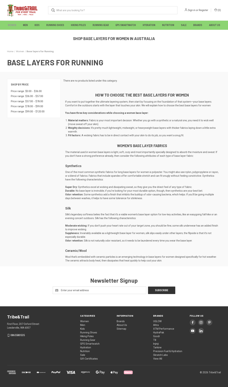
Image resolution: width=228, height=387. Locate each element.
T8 (154, 340)
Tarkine (157, 347)
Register (203, 10)
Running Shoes (55, 25)
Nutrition (168, 25)
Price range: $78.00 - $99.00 (27, 106)
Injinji (156, 343)
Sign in (191, 10)
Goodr (156, 336)
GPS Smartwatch (125, 25)
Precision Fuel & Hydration (167, 351)
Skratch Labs (160, 355)
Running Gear (101, 25)
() (219, 10)
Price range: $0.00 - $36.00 (26, 91)
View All (157, 358)
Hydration (149, 25)
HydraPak (158, 332)
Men (25, 25)
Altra (156, 325)
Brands (197, 25)
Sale (183, 25)
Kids (37, 25)
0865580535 (18, 335)
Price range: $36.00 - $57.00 (27, 96)
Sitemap (121, 328)
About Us (214, 25)
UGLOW (157, 321)
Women (12, 25)
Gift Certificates (89, 358)
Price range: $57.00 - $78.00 (27, 101)
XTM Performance (163, 328)
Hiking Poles (78, 25)
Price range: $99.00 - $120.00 (28, 111)
